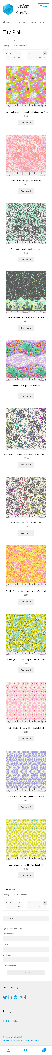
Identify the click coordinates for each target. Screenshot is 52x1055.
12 (34, 53)
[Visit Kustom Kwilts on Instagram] (20, 998)
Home (8, 22)
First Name (7, 944)
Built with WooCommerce (28, 1040)
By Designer (23, 22)
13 (40, 53)
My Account (8, 1050)
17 (19, 57)
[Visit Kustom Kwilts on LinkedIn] (10, 998)
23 (29, 57)
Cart (40, 1048)
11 (29, 53)
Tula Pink (33, 22)
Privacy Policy (12, 1021)
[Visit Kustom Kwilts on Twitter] (5, 998)
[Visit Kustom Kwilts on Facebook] (25, 998)
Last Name (7, 955)
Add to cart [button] (26, 122)
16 (14, 57)
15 (8, 57)
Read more (26, 328)
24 (34, 57)
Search (26, 1050)
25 (40, 57)
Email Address (8, 933)
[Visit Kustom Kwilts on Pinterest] (15, 998)
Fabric (14, 22)
